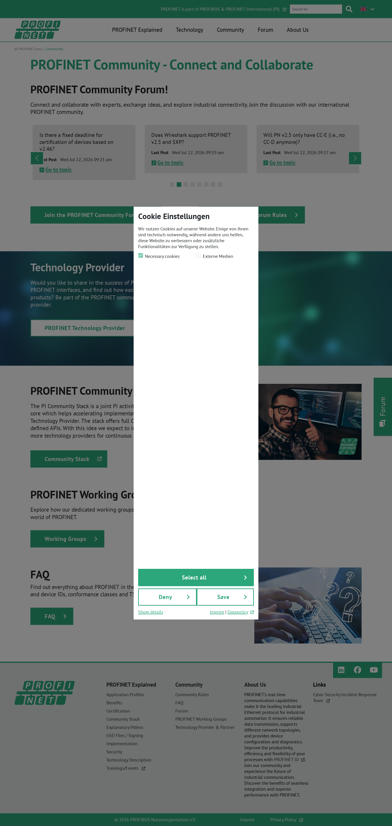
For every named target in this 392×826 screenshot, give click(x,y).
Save (223, 597)
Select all (194, 577)
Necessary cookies (162, 256)
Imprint (217, 612)
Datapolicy (238, 612)
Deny (165, 597)
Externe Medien (218, 256)
